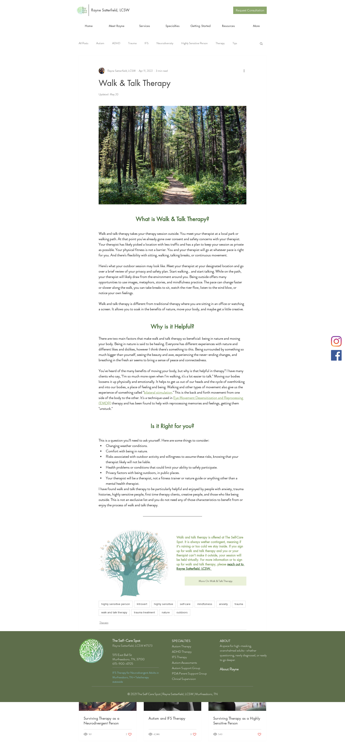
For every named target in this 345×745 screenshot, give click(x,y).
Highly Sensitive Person (194, 43)
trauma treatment (144, 612)
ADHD (116, 43)
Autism (100, 43)
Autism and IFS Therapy (167, 718)
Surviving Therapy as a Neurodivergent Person (101, 720)
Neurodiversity (165, 43)
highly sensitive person (115, 604)
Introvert (142, 604)
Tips (235, 43)
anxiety (223, 604)
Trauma (132, 43)
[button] (261, 43)
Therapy (220, 43)
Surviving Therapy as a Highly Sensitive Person (236, 720)
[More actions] (244, 70)
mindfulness (204, 604)
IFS (147, 43)
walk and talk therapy (114, 612)
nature (166, 612)
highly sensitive (163, 604)
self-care (185, 604)
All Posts (83, 43)
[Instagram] (336, 341)
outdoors (182, 612)
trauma (239, 604)
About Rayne (229, 669)
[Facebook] (336, 355)
